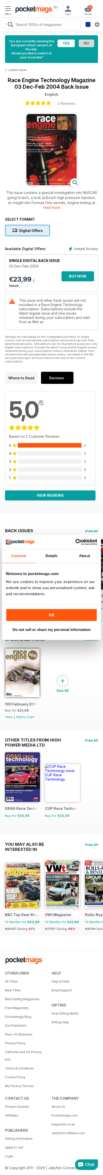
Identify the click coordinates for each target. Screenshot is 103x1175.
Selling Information (18, 1138)
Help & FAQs (61, 981)
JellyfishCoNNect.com (68, 1133)
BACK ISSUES (19, 530)
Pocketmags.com (65, 1115)
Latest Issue (17, 70)
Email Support (62, 990)
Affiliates (11, 1115)
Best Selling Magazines (22, 999)
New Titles (13, 990)
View (9, 717)
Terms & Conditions (19, 1068)
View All (91, 531)
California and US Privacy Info (23, 1055)
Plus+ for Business (18, 1034)
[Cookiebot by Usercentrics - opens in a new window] (75, 542)
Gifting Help (60, 1022)
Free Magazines (17, 1008)
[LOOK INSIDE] (51, 184)
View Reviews (50, 495)
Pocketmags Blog (18, 1017)
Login (9, 1156)
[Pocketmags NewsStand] (32, 10)
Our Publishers (15, 1025)
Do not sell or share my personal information (51, 629)
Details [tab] (52, 556)
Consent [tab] (18, 556)
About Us (58, 1107)
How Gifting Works (65, 1013)
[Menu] (8, 9)
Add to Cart (25, 717)
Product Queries (17, 1107)
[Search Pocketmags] (10, 25)
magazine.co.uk (63, 1124)
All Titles (11, 981)
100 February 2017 (21, 704)
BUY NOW (77, 276)
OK (51, 615)
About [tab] (84, 556)
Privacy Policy (15, 1043)
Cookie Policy (15, 1077)
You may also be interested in (24, 844)
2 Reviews (67, 103)
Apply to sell (14, 1147)
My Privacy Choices (19, 1086)
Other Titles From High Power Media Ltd (33, 740)
